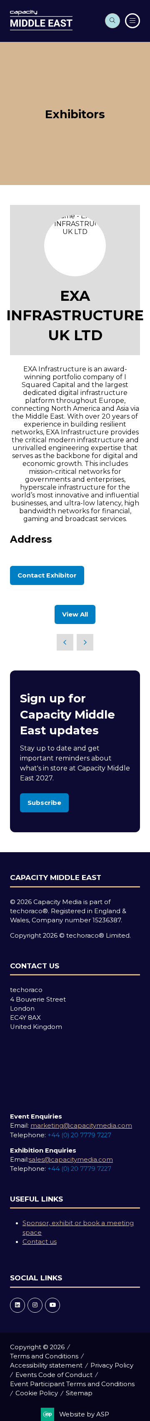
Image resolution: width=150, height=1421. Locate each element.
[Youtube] (52, 1305)
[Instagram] (35, 1305)
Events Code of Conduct (53, 1375)
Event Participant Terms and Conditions (72, 1384)
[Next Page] (85, 642)
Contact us (39, 1242)
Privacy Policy (111, 1365)
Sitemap (79, 1393)
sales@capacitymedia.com (71, 1159)
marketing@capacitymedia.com (81, 1125)
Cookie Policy (36, 1393)
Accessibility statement (46, 1365)
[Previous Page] (65, 642)
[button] (112, 20)
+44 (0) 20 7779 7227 (79, 1135)
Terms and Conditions (44, 1356)
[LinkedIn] (17, 1305)
